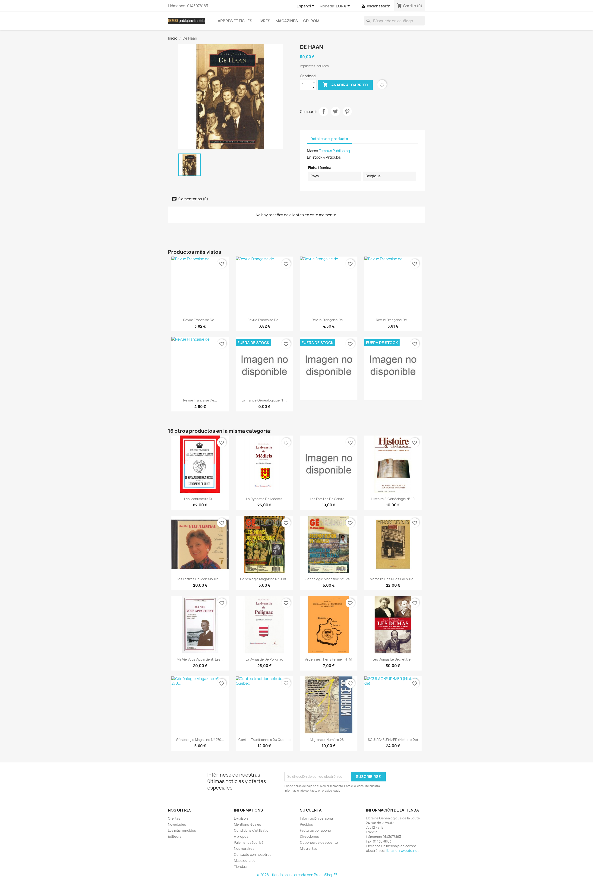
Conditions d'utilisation (252, 830)
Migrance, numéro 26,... (328, 739)
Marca (312, 150)
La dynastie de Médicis (264, 499)
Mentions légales (247, 824)
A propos (241, 836)
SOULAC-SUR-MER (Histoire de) (393, 739)
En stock (314, 157)
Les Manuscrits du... (200, 499)
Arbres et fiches (235, 20)
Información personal (317, 818)
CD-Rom (311, 20)
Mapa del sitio (244, 860)
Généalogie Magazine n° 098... (264, 579)
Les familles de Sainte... (328, 499)
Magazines (287, 20)
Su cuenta (311, 810)
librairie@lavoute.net (402, 850)
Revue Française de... (200, 320)
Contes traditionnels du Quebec (264, 739)
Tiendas (240, 866)
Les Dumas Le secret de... (392, 659)
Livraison (241, 818)
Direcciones (309, 836)
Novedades (177, 824)
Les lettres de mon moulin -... (200, 579)
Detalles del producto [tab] (329, 138)
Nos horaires (244, 848)
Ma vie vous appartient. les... (200, 659)
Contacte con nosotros (252, 854)
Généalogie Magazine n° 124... (329, 579)
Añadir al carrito (345, 85)
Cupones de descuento (319, 842)
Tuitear (335, 111)
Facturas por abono (315, 830)
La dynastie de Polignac (264, 659)
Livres (264, 20)
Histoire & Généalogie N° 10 (393, 499)
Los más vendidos (182, 830)
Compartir (323, 111)
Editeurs (175, 836)
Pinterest (347, 111)
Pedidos (306, 824)
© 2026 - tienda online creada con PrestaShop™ (296, 874)
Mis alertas (308, 848)
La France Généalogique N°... (264, 400)
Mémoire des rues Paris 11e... (393, 579)
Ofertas (174, 818)
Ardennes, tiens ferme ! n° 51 (328, 659)
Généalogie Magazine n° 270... (200, 739)
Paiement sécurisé (249, 842)
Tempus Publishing (334, 150)
